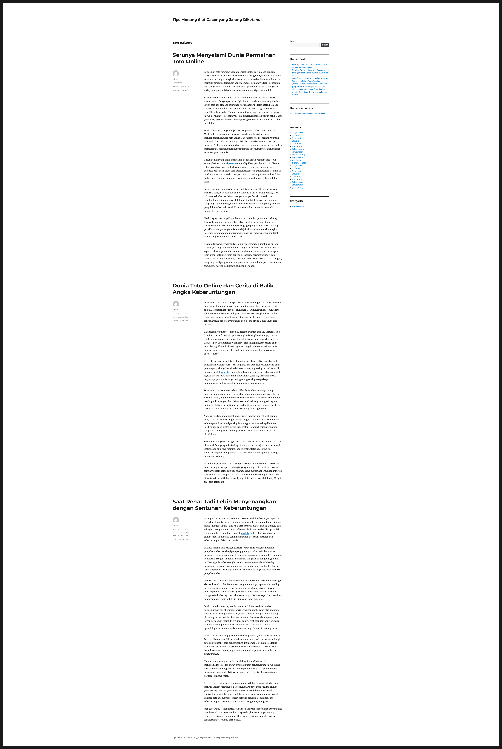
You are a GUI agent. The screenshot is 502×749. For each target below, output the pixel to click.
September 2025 (299, 163)
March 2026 (297, 146)
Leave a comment (180, 90)
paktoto (232, 163)
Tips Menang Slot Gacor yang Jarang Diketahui (217, 19)
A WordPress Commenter (301, 114)
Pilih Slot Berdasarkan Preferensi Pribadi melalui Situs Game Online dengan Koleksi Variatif (309, 92)
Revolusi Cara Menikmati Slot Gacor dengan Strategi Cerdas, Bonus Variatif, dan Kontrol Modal (310, 73)
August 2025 (297, 166)
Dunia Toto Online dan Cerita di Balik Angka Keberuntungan (223, 288)
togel (182, 86)
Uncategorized (298, 206)
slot (181, 535)
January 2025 (297, 185)
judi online (177, 533)
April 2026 (296, 144)
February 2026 (298, 149)
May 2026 (296, 141)
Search (293, 41)
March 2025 (297, 179)
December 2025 (298, 155)
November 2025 (299, 157)
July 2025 (296, 168)
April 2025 (296, 177)
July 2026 (296, 135)
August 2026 (297, 133)
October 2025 (297, 160)
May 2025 (296, 174)
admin (175, 79)
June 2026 (296, 138)
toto (187, 86)
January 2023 (297, 188)
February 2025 (298, 182)
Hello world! (320, 114)
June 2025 (296, 171)
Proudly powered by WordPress (227, 737)
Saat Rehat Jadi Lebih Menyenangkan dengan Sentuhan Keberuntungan (224, 504)
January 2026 (297, 152)
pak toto (186, 533)
